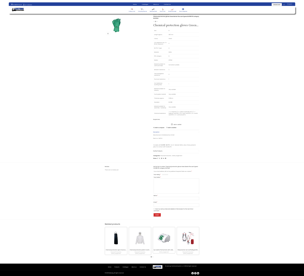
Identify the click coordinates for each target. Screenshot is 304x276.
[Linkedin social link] (164, 158)
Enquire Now (156, 119)
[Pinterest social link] (162, 158)
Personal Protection (163, 14)
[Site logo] (18, 9)
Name (156, 195)
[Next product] (157, 21)
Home (155, 14)
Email (155, 202)
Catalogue (125, 267)
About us (134, 267)
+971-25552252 (28, 5)
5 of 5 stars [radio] (167, 174)
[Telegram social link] (166, 158)
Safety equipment (177, 155)
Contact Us (143, 267)
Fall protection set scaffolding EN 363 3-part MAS (191, 250)
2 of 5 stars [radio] (164, 174)
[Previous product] (154, 21)
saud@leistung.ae (17, 4)
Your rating (157, 174)
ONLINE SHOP (276, 4)
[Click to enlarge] (108, 34)
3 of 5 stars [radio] (165, 174)
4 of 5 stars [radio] (166, 174)
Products (116, 267)
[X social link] (160, 158)
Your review (157, 177)
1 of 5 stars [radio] (162, 174)
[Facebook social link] (158, 158)
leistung (111, 273)
